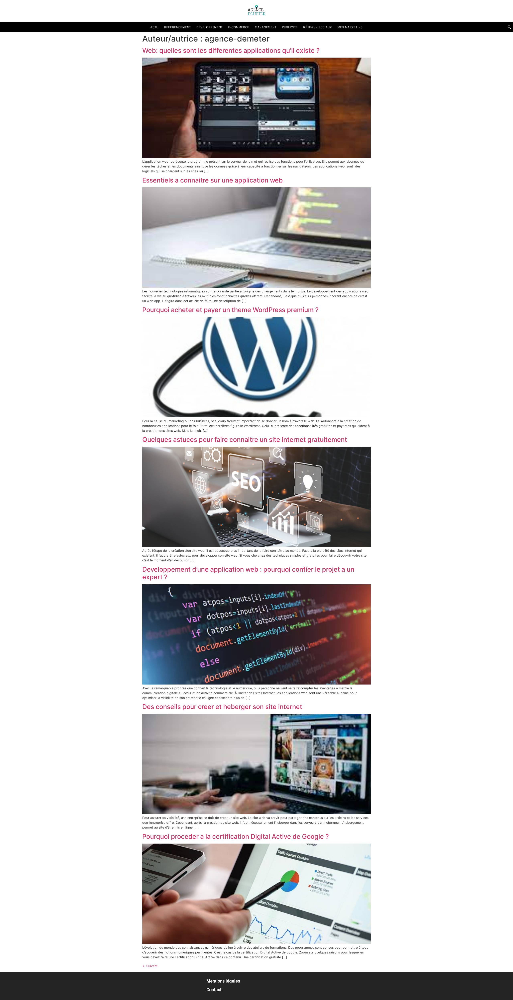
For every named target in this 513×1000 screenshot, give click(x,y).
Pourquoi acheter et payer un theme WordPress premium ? (230, 310)
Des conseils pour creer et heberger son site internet (222, 707)
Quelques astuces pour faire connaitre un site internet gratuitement (244, 439)
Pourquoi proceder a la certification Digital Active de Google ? (235, 836)
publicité (290, 27)
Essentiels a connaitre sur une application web (212, 180)
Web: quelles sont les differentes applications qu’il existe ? (231, 50)
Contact (213, 989)
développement (209, 27)
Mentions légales (223, 981)
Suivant (150, 966)
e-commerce (238, 27)
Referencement (177, 27)
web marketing (350, 27)
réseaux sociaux (317, 27)
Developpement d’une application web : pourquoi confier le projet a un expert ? (248, 573)
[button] (509, 27)
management (265, 27)
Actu (154, 27)
